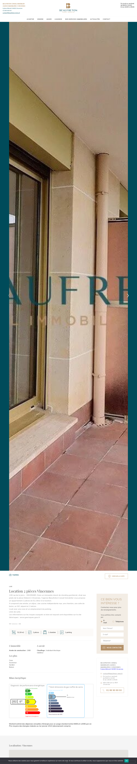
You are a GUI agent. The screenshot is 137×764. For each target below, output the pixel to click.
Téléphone (119, 621)
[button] (128, 295)
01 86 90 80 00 (7, 10)
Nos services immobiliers (76, 19)
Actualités (95, 19)
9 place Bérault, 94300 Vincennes (12, 8)
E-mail (105, 621)
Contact (106, 19)
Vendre (40, 19)
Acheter (30, 19)
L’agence (58, 19)
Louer (49, 19)
